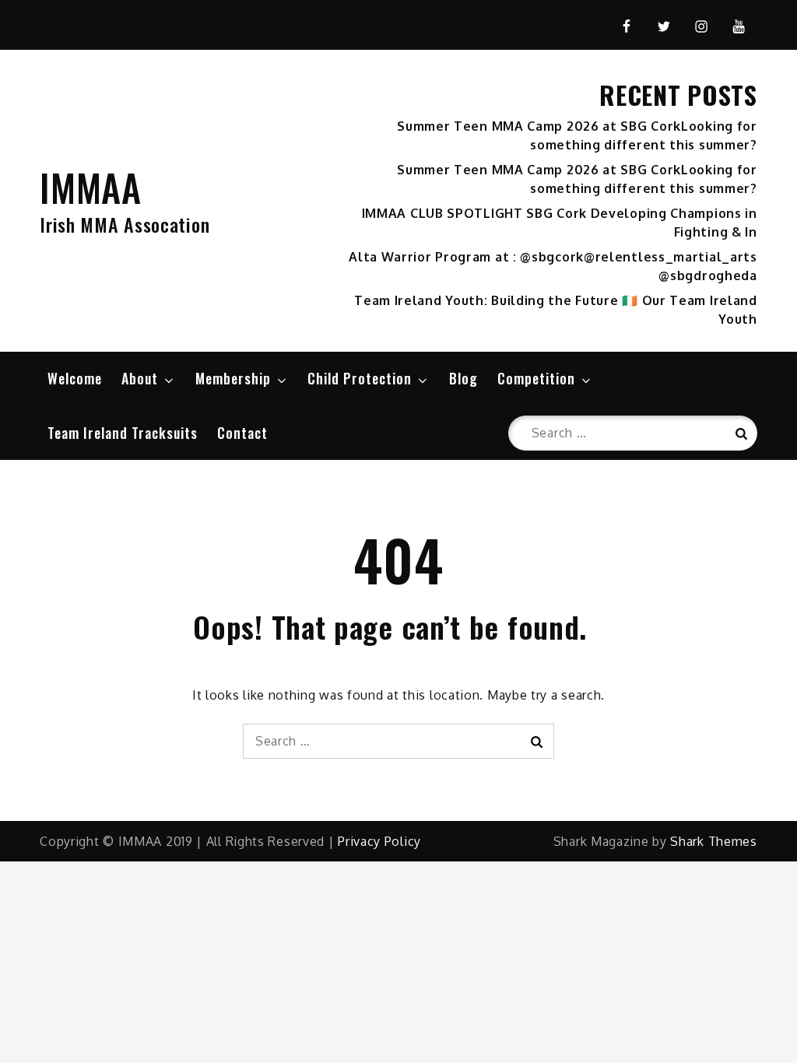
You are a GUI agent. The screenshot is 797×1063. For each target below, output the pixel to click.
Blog (463, 378)
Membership (233, 378)
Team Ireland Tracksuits (122, 433)
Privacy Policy (379, 841)
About (139, 378)
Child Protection (359, 378)
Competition (536, 378)
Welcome (74, 378)
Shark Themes (713, 841)
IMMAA (91, 187)
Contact (242, 433)
